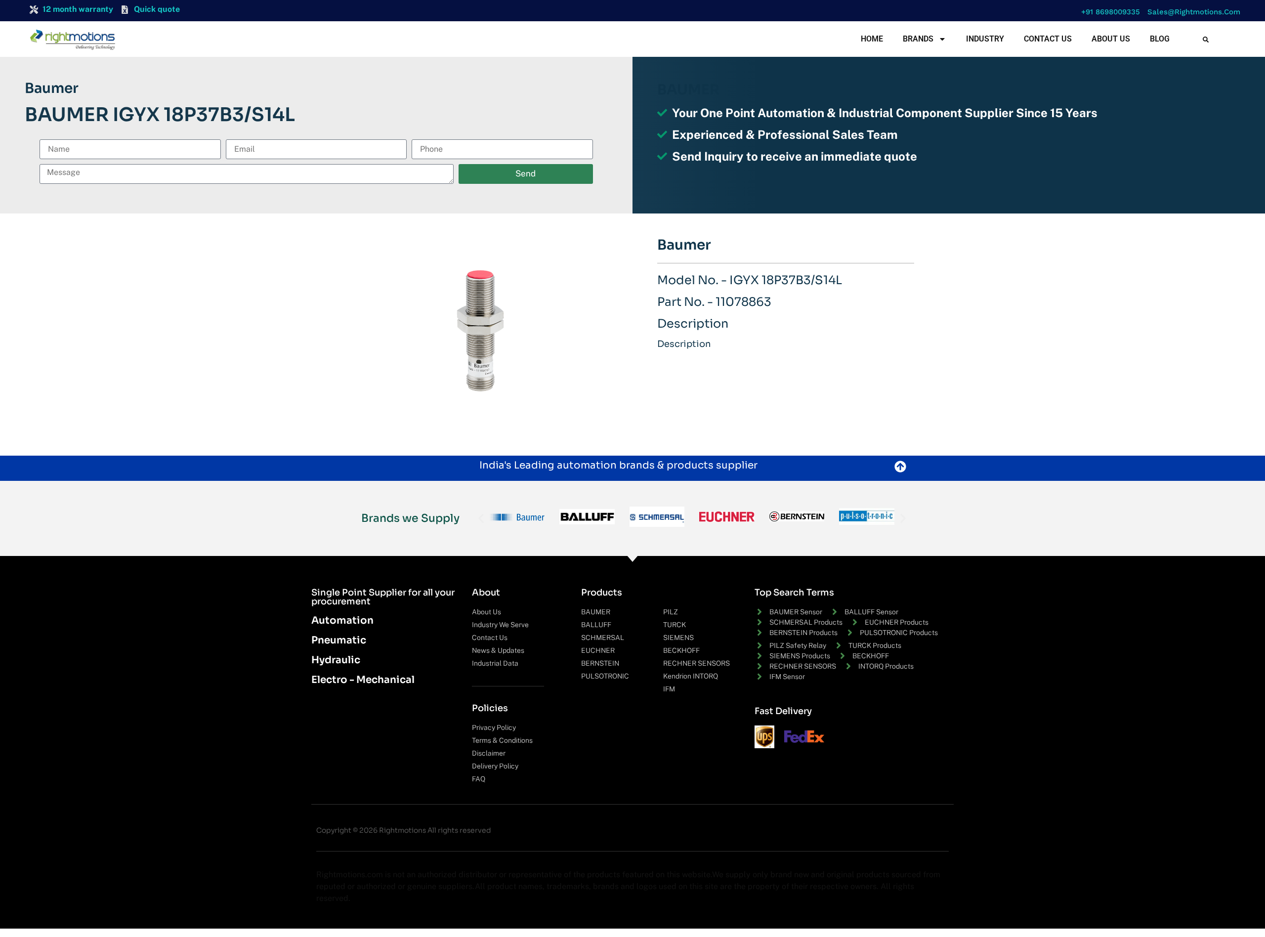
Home (872, 38)
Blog (1160, 38)
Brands (918, 38)
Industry (985, 38)
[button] (1108, 12)
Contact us (1048, 38)
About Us (1111, 38)
